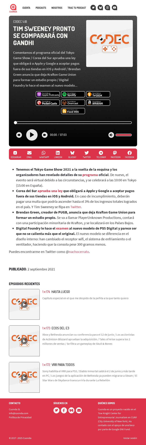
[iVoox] (98, 94)
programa (90, 174)
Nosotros (56, 7)
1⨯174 (46, 291)
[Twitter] (93, 7)
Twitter (75, 207)
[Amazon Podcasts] (98, 103)
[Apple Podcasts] (48, 94)
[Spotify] (73, 94)
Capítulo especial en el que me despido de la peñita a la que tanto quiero (85, 298)
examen (62, 228)
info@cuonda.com (18, 413)
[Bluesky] (100, 7)
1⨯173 (46, 328)
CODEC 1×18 (20, 22)
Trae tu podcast (77, 7)
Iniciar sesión (130, 438)
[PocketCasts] (48, 103)
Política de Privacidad (20, 417)
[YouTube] (114, 7)
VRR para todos (63, 364)
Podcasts (41, 7)
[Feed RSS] (73, 111)
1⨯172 (46, 364)
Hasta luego (60, 291)
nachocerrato (79, 251)
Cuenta (26, 7)
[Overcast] (73, 103)
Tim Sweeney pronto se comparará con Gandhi (44, 35)
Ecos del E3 (60, 328)
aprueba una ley (50, 190)
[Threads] (107, 7)
